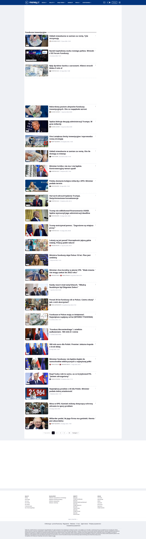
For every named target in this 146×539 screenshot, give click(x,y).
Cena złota (99, 497)
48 (69, 433)
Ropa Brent (99, 506)
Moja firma (60, 2)
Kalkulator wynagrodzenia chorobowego (57, 497)
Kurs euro (27, 501)
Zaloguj (114, 2)
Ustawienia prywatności (73, 525)
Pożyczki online (76, 508)
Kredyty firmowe (76, 511)
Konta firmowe (76, 514)
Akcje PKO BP (100, 499)
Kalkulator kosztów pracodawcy (55, 499)
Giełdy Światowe (100, 507)
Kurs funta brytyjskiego (30, 507)
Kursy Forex (99, 504)
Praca (77, 2)
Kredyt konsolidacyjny (77, 499)
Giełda (44, 2)
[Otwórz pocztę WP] (104, 2)
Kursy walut (27, 499)
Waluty (51, 2)
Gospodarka (86, 2)
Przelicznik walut (28, 506)
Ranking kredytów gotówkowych (80, 502)
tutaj (54, 536)
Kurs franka (27, 502)
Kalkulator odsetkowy (53, 502)
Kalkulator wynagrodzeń (54, 501)
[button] (109, 2)
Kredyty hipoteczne (77, 505)
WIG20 (98, 501)
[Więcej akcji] (95, 36)
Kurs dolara (27, 504)
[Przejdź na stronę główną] (26, 3)
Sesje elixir (99, 502)
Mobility (70, 2)
